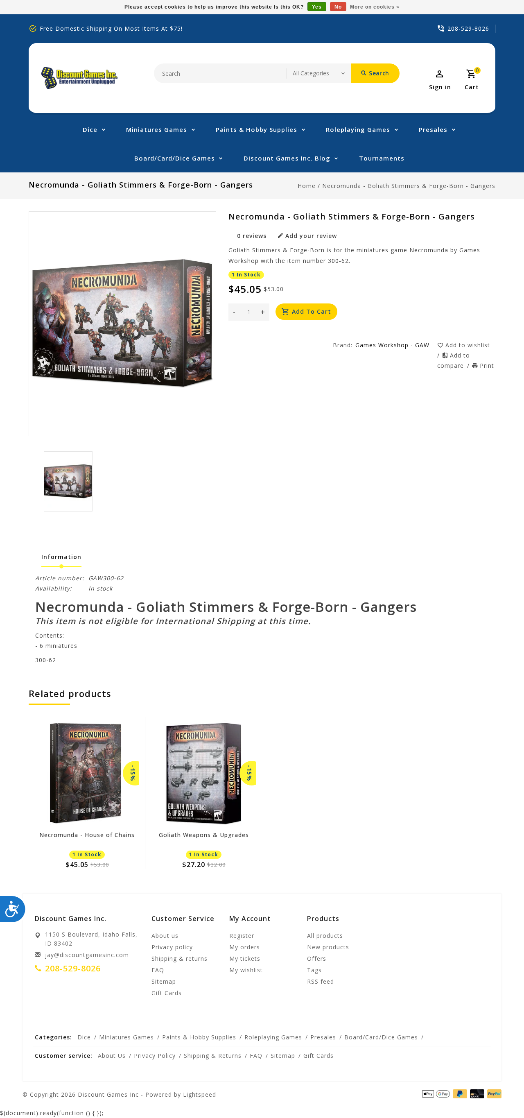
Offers (316, 958)
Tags (314, 970)
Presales (433, 129)
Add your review (311, 236)
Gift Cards (166, 993)
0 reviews (252, 236)
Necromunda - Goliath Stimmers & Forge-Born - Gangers (408, 186)
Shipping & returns (179, 958)
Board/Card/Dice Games (174, 158)
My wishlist (246, 970)
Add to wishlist (467, 345)
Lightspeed (199, 1094)
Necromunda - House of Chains (87, 835)
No (338, 7)
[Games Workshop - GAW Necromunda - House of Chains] (87, 773)
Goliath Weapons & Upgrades (204, 835)
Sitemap (163, 981)
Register (241, 935)
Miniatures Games (156, 129)
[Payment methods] (475, 1093)
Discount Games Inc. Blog (287, 158)
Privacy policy (172, 947)
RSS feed (320, 981)
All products (325, 935)
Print (487, 365)
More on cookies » (375, 7)
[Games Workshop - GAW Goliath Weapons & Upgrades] (203, 773)
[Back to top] (499, 1093)
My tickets (244, 958)
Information (61, 557)
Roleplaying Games (358, 129)
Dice (90, 129)
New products (328, 947)
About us (164, 935)
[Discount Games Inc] (79, 78)
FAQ (157, 970)
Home (307, 186)
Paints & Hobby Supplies (256, 129)
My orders (244, 947)
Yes (317, 7)
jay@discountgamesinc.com (87, 955)
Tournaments (381, 158)
